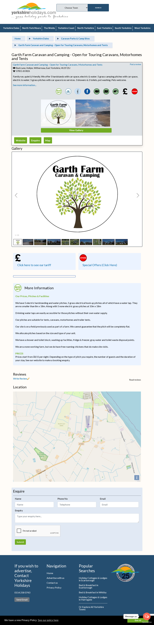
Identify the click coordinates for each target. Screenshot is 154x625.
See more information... (24, 85)
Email (103, 498)
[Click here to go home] (33, 8)
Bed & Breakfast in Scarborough (88, 586)
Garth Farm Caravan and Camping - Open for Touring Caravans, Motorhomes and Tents (57, 64)
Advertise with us (55, 577)
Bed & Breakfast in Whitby (92, 592)
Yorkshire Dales (11, 28)
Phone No (62, 498)
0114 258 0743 (22, 592)
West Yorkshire (142, 28)
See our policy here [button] (48, 620)
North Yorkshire (85, 28)
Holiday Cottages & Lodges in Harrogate (93, 598)
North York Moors (31, 28)
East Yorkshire (104, 28)
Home (50, 573)
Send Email (22, 599)
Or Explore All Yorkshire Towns (91, 608)
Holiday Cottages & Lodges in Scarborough (93, 579)
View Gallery (76, 130)
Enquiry (19, 510)
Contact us (52, 582)
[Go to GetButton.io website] (147, 622)
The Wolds (49, 28)
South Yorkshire (123, 28)
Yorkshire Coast (66, 28)
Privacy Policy (54, 587)
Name (18, 498)
